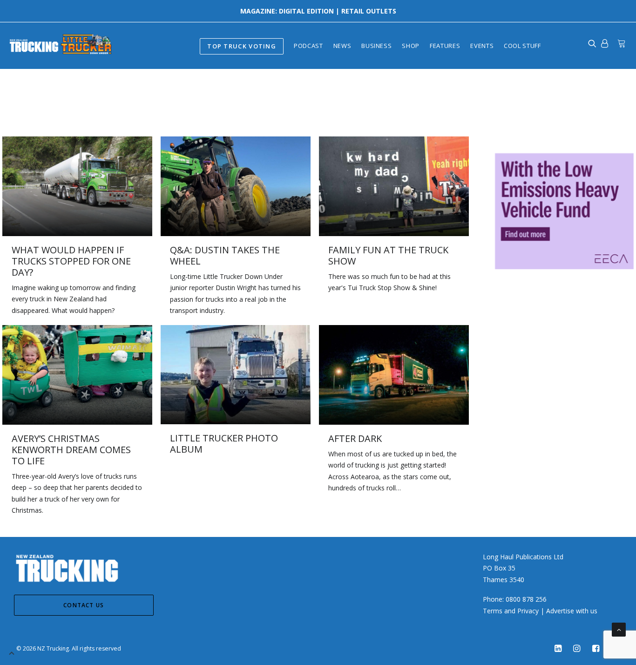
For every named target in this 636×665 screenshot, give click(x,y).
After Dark (355, 438)
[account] (604, 43)
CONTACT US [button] (83, 605)
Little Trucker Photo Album (224, 443)
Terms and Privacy (511, 610)
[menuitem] (242, 45)
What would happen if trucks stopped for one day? (71, 261)
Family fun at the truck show (388, 255)
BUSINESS (376, 45)
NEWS (342, 45)
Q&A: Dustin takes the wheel (225, 255)
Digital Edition (306, 11)
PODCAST (308, 45)
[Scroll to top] (619, 628)
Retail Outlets (368, 11)
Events (482, 45)
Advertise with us (571, 610)
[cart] (619, 43)
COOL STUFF (522, 45)
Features (445, 45)
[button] (77, 186)
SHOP (410, 45)
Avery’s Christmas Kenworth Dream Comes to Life (71, 449)
